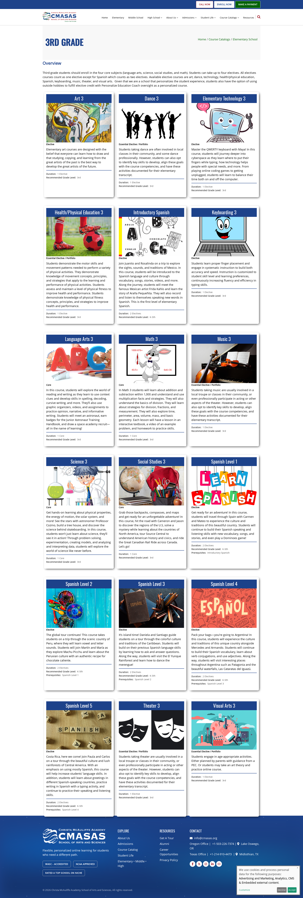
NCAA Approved (85, 864)
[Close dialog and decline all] (297, 868)
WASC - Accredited (56, 864)
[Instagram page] (206, 864)
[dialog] (268, 880)
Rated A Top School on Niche (63, 872)
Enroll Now (224, 4)
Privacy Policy (169, 860)
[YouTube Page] (219, 864)
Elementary (118, 17)
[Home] (59, 17)
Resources (248, 17)
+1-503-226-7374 (222, 844)
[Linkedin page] (212, 864)
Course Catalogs (228, 17)
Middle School (135, 17)
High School (154, 17)
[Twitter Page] (199, 864)
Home (105, 17)
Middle (140, 861)
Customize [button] (244, 889)
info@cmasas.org (205, 838)
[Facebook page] (192, 864)
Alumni (164, 844)
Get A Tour (167, 838)
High (121, 866)
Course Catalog (128, 849)
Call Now (204, 4)
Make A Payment (247, 4)
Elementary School (245, 39)
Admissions (188, 17)
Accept (292, 889)
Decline (282, 889)
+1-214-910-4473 (220, 854)
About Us (171, 17)
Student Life (207, 17)
